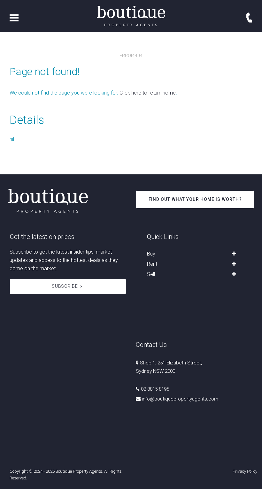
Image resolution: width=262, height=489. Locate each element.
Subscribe (65, 286)
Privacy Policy (245, 471)
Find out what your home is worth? (195, 199)
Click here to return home (147, 93)
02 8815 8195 (155, 389)
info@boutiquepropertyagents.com (180, 399)
